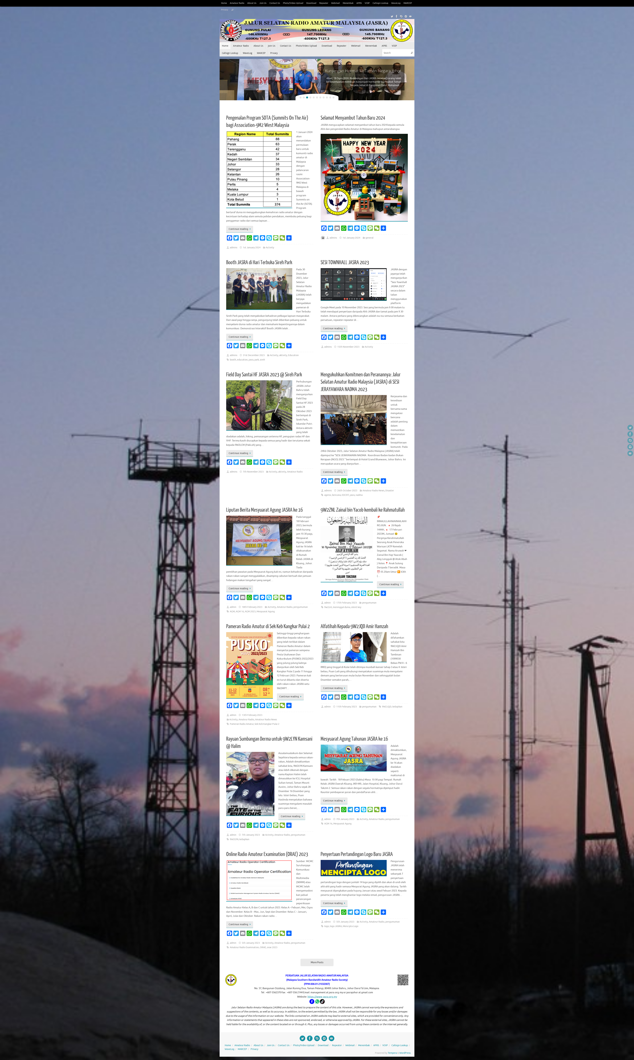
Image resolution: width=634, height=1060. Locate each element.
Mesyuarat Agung (266, 611)
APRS (359, 3)
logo (326, 926)
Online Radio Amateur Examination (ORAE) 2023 (267, 854)
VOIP (367, 3)
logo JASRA (336, 926)
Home (224, 3)
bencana (336, 495)
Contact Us (274, 3)
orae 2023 (272, 947)
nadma (359, 495)
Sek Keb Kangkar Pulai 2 (267, 724)
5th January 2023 (251, 943)
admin (233, 607)
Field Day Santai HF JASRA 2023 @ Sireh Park (264, 375)
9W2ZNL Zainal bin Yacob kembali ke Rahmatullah (363, 510)
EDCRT (345, 495)
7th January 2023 (251, 834)
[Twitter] (392, 16)
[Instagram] (406, 16)
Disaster (389, 490)
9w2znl (328, 607)
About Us (251, 3)
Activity (270, 247)
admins (233, 247)
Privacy (224, 9)
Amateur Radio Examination (244, 947)
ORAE (263, 947)
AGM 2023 (250, 611)
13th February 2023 (252, 715)
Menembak (348, 3)
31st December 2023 (254, 355)
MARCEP (408, 3)
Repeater (323, 3)
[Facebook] (396, 16)
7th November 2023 (253, 471)
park (256, 359)
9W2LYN (234, 839)
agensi (327, 495)
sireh (262, 359)
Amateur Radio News (373, 490)
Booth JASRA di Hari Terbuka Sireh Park (259, 262)
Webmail (335, 3)
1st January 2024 (252, 247)
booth (233, 359)
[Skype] (401, 16)
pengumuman (300, 607)
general (369, 237)
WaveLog (396, 3)
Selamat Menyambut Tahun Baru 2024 (353, 118)
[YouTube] (410, 16)
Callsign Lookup (380, 3)
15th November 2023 (348, 346)
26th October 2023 (347, 490)
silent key (356, 607)
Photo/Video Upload (293, 3)
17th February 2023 (346, 602)
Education (293, 355)
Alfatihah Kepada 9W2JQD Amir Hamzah (354, 626)
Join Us (262, 3)
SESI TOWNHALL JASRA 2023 (345, 262)
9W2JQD (386, 706)
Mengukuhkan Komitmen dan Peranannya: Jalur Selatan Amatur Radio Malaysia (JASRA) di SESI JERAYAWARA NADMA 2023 (361, 382)
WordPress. (405, 1053)
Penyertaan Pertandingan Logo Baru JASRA (357, 854)
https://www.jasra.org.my (322, 996)
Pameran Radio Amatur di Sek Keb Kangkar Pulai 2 (268, 626)
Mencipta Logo (350, 926)
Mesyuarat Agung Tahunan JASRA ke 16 (354, 739)
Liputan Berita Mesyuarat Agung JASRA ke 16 (264, 510)
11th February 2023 (346, 706)
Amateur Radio (237, 3)
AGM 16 (240, 611)
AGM (232, 611)
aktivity (283, 355)
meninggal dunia (341, 607)
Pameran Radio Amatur (242, 724)
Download (311, 3)
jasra (251, 359)
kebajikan (397, 706)
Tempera (392, 1053)
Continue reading (238, 229)
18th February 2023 (252, 607)
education (242, 359)
